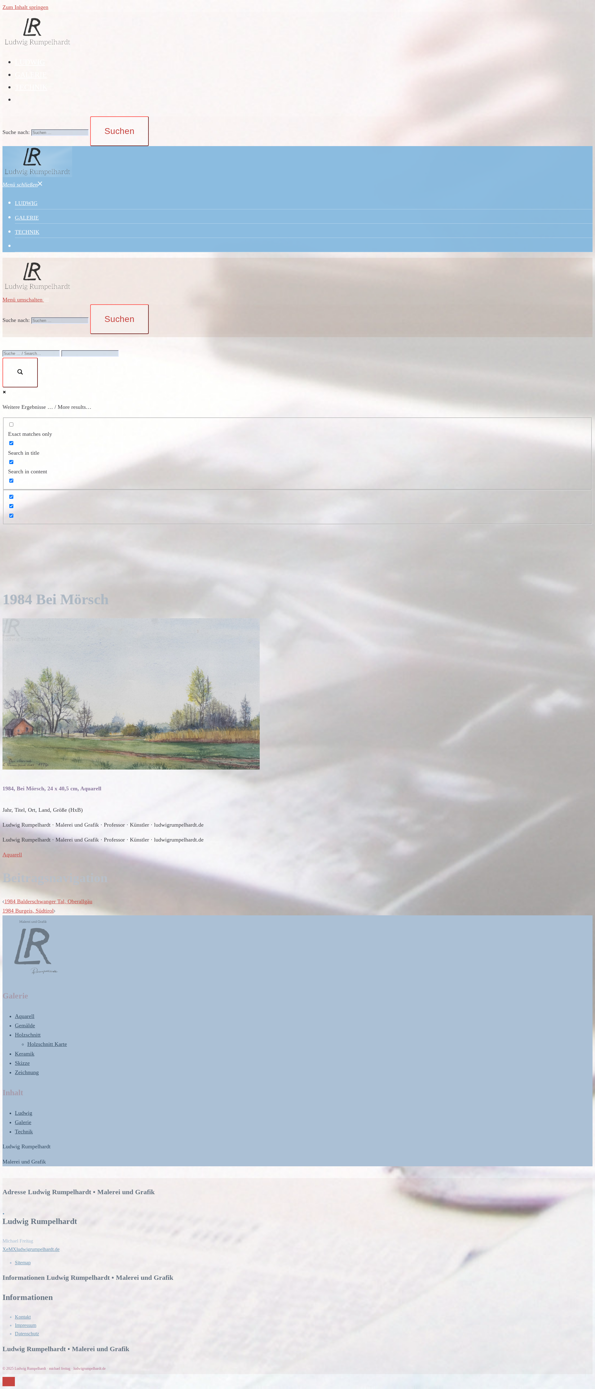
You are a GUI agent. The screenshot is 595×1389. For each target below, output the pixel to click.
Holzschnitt (28, 1035)
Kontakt (23, 1317)
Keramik (24, 1054)
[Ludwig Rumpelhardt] (37, 45)
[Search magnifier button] (20, 372)
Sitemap (23, 1262)
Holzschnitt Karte (47, 1044)
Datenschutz (27, 1333)
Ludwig (23, 1113)
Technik (24, 1131)
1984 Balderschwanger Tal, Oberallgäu (48, 901)
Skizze (22, 1063)
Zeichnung (27, 1072)
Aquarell (12, 854)
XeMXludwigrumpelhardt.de (31, 1249)
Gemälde (25, 1025)
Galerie (23, 1122)
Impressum (25, 1325)
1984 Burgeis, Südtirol (28, 911)
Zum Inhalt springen (25, 7)
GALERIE (31, 75)
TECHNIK (31, 87)
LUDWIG (30, 62)
